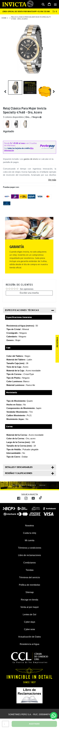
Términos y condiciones (29, 548)
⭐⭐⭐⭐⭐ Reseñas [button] (57, 348)
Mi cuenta (29, 540)
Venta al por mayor (29, 607)
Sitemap (30, 592)
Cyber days (29, 622)
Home (4, 18)
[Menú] (55, 4)
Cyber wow (29, 629)
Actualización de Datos (29, 637)
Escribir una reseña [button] (29, 293)
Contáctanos (29, 562)
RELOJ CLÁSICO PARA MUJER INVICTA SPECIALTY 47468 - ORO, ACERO (31, 18)
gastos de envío (31, 159)
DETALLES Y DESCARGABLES (19, 467)
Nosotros (29, 525)
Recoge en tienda (29, 600)
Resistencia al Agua (29, 644)
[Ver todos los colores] (40, 117)
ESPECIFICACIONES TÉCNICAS (22, 310)
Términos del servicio (29, 577)
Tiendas (29, 570)
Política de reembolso (29, 585)
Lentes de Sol (29, 614)
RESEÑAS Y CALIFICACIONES (18, 473)
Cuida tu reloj (29, 533)
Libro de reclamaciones (29, 555)
